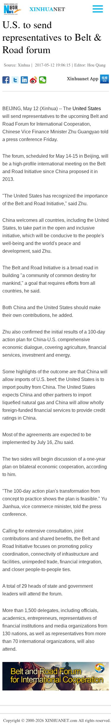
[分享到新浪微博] (33, 79)
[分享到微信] (42, 79)
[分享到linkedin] (24, 79)
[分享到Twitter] (15, 79)
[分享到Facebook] (6, 79)
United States (87, 108)
